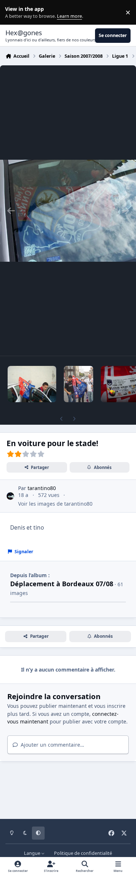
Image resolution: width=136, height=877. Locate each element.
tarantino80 (42, 488)
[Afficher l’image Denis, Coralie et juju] (79, 384)
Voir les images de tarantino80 (55, 503)
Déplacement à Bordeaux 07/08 (61, 583)
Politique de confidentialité (83, 853)
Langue (32, 853)
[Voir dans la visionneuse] (68, 210)
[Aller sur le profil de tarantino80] (10, 496)
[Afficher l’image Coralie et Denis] (32, 384)
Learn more (14, 12)
